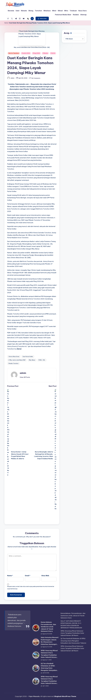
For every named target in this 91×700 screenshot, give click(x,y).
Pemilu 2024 (26, 53)
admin (23, 373)
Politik (53, 53)
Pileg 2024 (36, 53)
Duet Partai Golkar (28, 356)
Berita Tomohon (14, 53)
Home (6, 23)
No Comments (36, 78)
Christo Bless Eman (14, 356)
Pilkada (45, 53)
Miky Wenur (32, 360)
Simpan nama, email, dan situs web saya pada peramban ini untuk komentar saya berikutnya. (30, 588)
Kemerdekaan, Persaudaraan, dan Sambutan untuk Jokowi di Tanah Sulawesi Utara (48, 626)
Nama (10, 576)
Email (27, 576)
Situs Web (45, 576)
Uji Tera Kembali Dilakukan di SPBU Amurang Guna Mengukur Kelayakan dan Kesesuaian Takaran (73, 641)
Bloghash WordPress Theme (65, 696)
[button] (42, 18)
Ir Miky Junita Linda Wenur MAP (17, 360)
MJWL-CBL (42, 360)
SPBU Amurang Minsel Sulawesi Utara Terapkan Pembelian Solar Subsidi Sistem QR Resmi (72, 633)
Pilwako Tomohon (13, 363)
